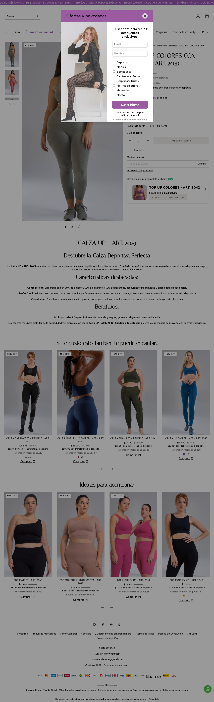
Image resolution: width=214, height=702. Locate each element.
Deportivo (123, 62)
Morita (121, 95)
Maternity (123, 90)
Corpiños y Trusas (128, 81)
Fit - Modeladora (127, 85)
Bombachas (124, 71)
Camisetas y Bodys (128, 76)
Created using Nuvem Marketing (130, 119)
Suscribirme (130, 105)
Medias (121, 67)
